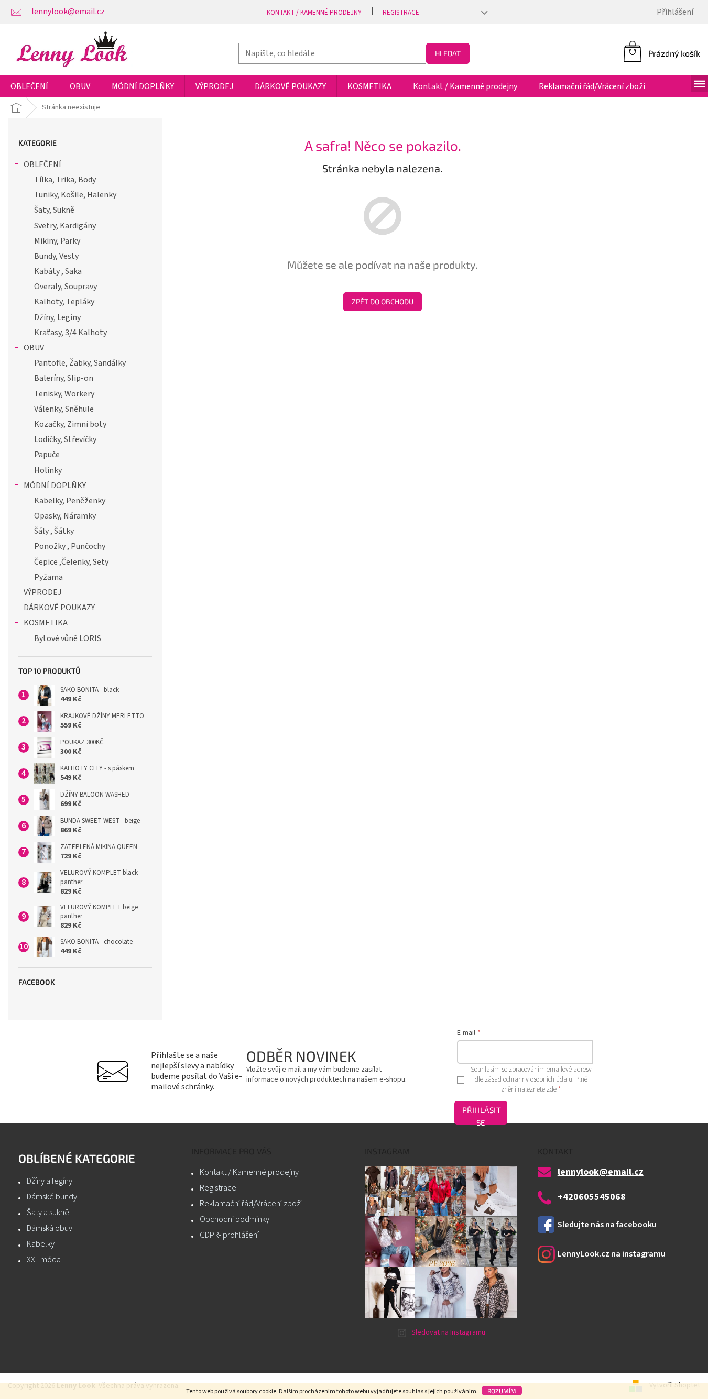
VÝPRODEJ (42, 592)
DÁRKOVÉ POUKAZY (59, 607)
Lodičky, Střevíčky (65, 439)
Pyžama (48, 577)
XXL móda (44, 1259)
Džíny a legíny (49, 1181)
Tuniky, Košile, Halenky (75, 195)
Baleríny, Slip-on (63, 378)
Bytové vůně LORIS (67, 638)
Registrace (401, 12)
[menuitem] (29, 86)
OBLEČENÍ (42, 164)
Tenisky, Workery (64, 394)
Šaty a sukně (48, 1212)
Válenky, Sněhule (64, 409)
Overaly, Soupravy (65, 286)
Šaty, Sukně (54, 210)
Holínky (48, 470)
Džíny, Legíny (57, 317)
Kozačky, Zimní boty (70, 424)
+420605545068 (592, 1197)
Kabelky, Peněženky (69, 500)
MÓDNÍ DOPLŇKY (55, 485)
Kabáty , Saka (58, 271)
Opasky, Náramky (65, 516)
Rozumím (501, 1390)
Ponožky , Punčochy (69, 546)
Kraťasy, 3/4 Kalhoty (70, 332)
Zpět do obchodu (382, 301)
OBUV (34, 348)
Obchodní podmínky (234, 1219)
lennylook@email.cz (601, 1172)
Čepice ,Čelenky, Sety (71, 562)
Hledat (448, 53)
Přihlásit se (481, 1115)
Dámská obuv (49, 1228)
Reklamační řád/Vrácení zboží (251, 1203)
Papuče (47, 454)
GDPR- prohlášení (229, 1235)
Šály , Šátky (54, 531)
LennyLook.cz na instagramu (612, 1254)
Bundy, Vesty (56, 256)
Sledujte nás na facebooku (607, 1224)
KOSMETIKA (46, 623)
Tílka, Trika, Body (65, 179)
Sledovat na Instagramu (448, 1332)
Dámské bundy (52, 1197)
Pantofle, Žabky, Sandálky (80, 363)
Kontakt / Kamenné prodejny (314, 12)
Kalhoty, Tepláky (64, 301)
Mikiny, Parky (57, 241)
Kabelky (41, 1244)
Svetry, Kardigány (65, 226)
